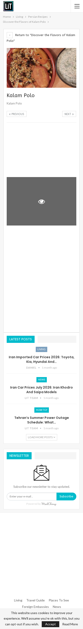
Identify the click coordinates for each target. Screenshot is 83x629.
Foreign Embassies (35, 607)
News (41, 379)
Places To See (59, 600)
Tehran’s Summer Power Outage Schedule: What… (41, 420)
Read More (70, 624)
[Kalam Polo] (41, 150)
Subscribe (66, 496)
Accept (50, 624)
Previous (17, 114)
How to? (41, 409)
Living (41, 349)
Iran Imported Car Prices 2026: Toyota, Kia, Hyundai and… (41, 359)
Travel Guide (35, 600)
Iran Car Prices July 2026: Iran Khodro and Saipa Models (41, 389)
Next (68, 114)
